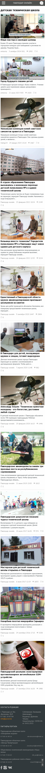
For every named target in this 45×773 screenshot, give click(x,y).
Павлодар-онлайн (22, 3)
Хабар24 (4, 143)
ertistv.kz (4, 51)
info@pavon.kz (6, 719)
